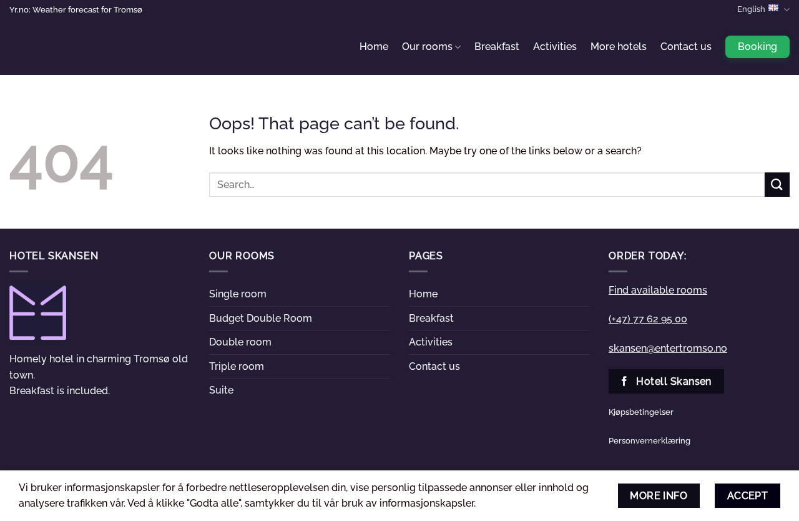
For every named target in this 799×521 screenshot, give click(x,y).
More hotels (619, 46)
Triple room (236, 366)
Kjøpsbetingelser (641, 412)
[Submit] (777, 184)
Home (374, 46)
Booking (757, 46)
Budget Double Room (260, 318)
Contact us (686, 46)
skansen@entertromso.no (668, 348)
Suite (221, 390)
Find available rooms (658, 290)
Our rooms (427, 46)
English (751, 9)
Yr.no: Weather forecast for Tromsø (75, 9)
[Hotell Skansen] (71, 47)
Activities (555, 46)
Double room (240, 342)
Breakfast (496, 46)
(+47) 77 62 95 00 (648, 319)
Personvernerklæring (649, 440)
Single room (238, 294)
